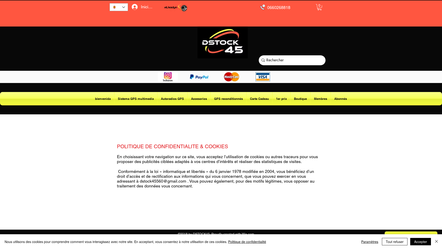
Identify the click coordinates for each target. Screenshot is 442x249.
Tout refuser (395, 241)
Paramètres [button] (369, 241)
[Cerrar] (436, 241)
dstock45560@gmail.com (163, 181)
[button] (319, 7)
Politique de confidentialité (247, 241)
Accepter (420, 241)
